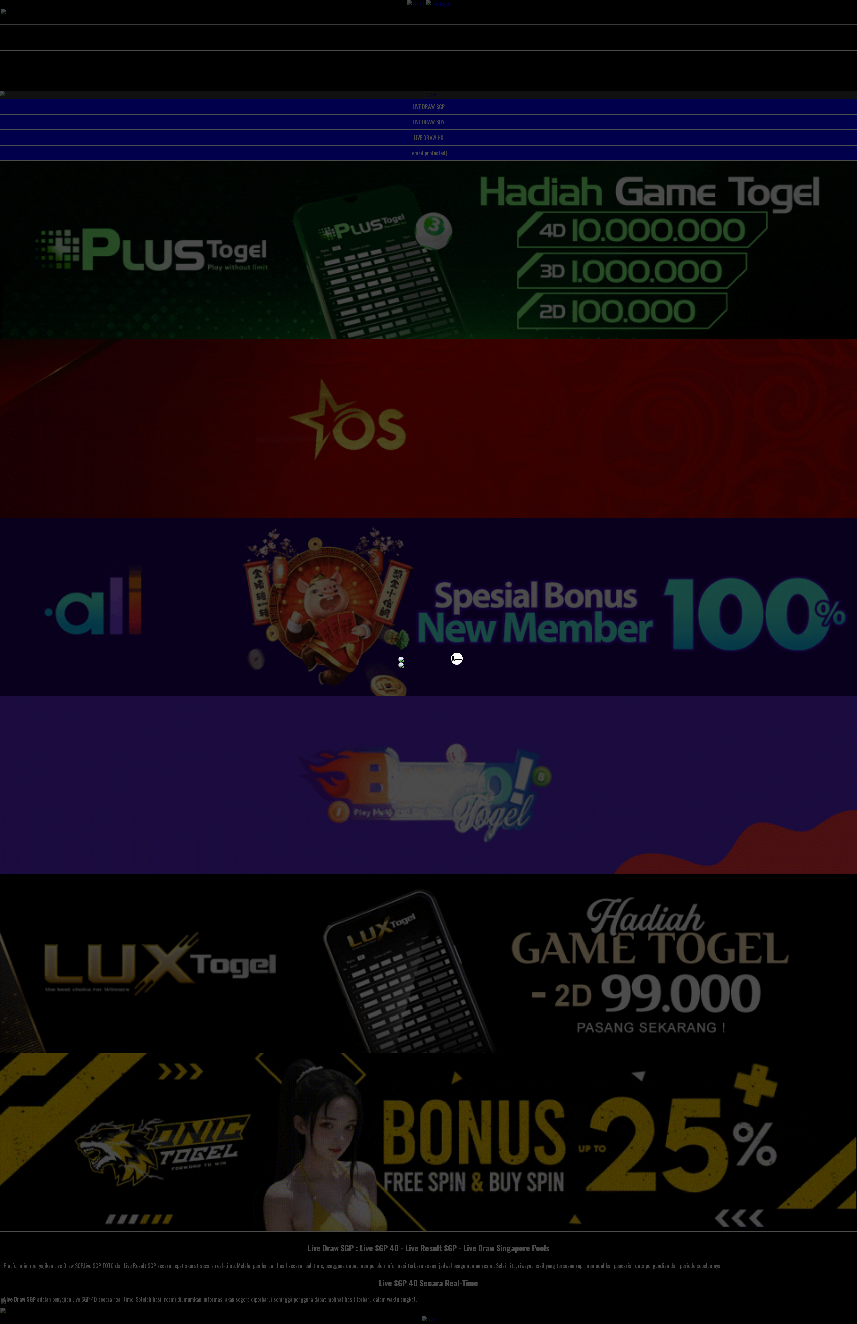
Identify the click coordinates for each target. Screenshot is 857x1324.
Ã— (456, 658)
